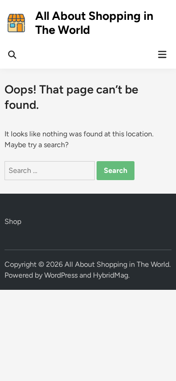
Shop (13, 221)
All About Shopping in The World (94, 23)
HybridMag (110, 275)
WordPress (61, 275)
